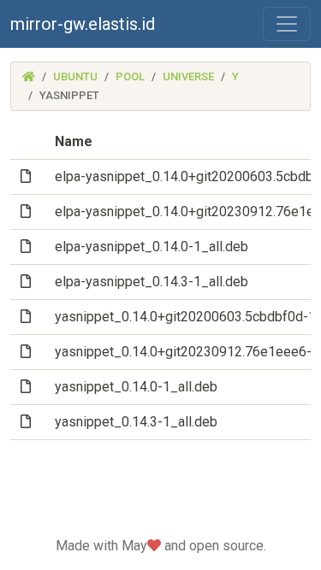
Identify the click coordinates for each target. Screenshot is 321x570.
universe (188, 76)
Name (73, 141)
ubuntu (75, 76)
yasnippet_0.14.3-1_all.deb (136, 422)
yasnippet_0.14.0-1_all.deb (136, 387)
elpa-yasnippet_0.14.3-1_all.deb (151, 281)
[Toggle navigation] (287, 24)
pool (130, 76)
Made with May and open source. (161, 546)
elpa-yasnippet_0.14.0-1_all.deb (151, 246)
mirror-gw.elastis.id (82, 24)
